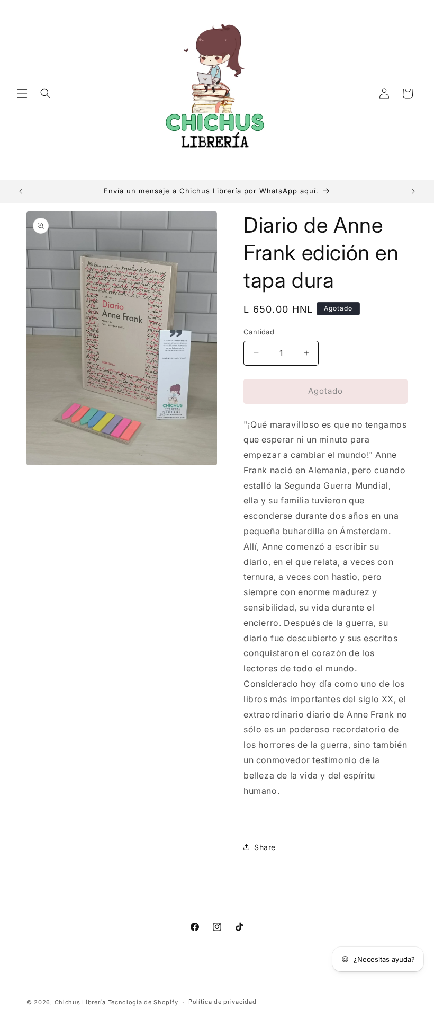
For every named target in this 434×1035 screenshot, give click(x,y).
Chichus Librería (80, 1002)
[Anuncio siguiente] (413, 191)
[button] (22, 93)
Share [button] (265, 847)
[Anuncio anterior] (20, 191)
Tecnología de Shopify (143, 1002)
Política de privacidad (222, 1001)
